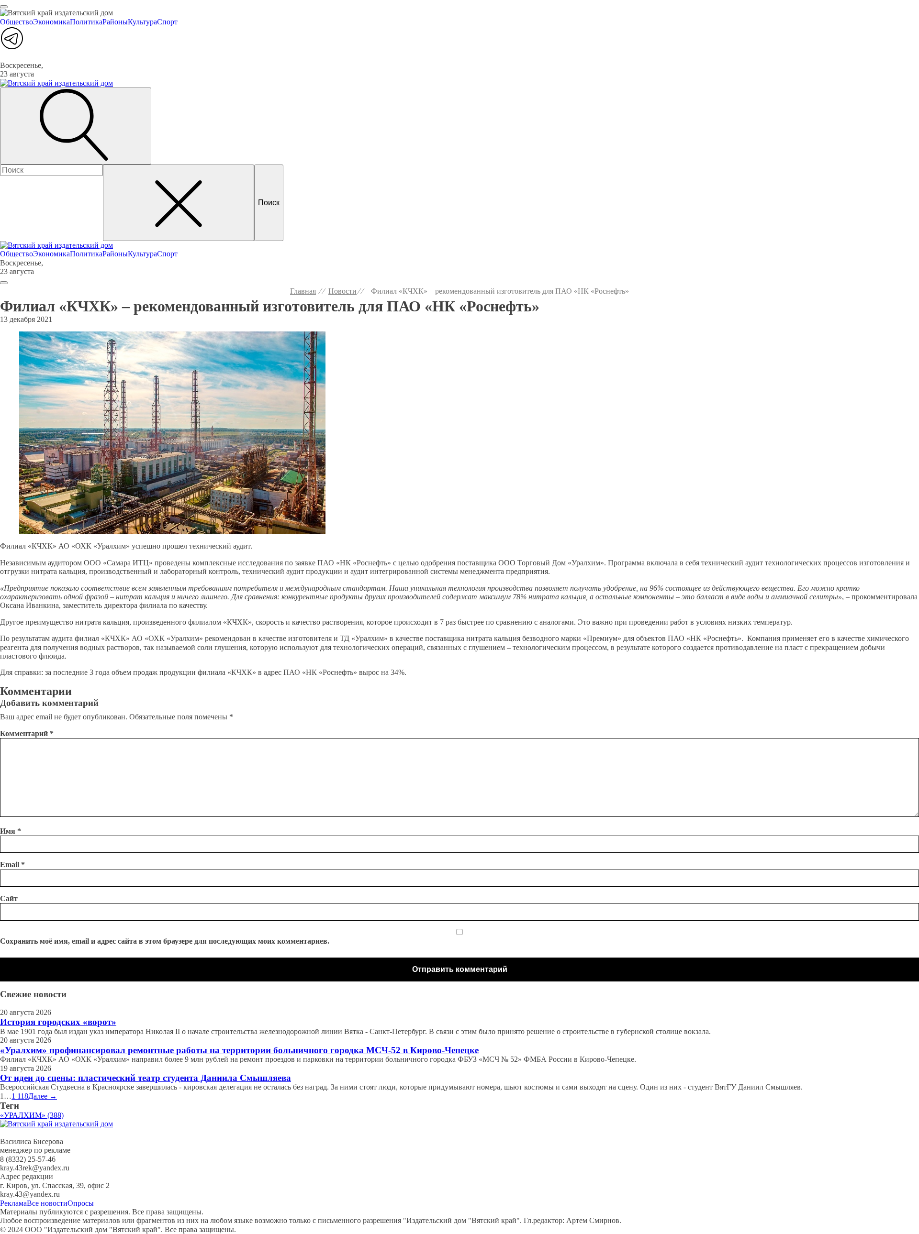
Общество (16, 22)
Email (12, 864)
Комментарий (27, 733)
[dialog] (459, 26)
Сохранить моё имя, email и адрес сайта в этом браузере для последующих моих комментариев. (164, 941)
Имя (10, 831)
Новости (342, 291)
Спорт (167, 22)
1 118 (19, 1096)
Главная (303, 291)
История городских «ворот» (58, 1022)
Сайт (9, 898)
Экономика (51, 22)
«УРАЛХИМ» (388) (32, 1115)
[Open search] (75, 126)
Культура (142, 22)
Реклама (13, 1203)
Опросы (80, 1203)
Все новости (47, 1203)
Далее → (42, 1096)
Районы (115, 22)
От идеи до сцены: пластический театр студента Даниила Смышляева (145, 1078)
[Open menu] (4, 6)
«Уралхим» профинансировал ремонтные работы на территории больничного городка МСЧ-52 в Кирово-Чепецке (239, 1050)
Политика (86, 22)
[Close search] (178, 203)
